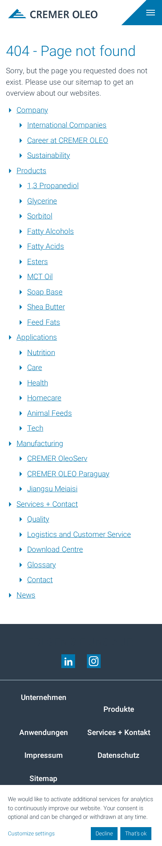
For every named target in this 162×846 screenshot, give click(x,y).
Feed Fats (43, 322)
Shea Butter (46, 307)
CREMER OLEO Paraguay (68, 473)
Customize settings (31, 833)
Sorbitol (39, 216)
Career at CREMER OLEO (67, 140)
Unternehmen (43, 697)
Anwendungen (43, 732)
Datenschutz (119, 755)
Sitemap (43, 778)
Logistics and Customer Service (79, 534)
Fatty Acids (45, 246)
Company (32, 110)
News (26, 595)
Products (31, 170)
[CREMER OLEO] (43, 12)
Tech (35, 428)
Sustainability (48, 155)
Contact (40, 579)
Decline (104, 833)
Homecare (44, 398)
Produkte (118, 709)
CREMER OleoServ (57, 458)
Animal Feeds (49, 413)
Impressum (43, 755)
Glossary (41, 564)
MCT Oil (40, 276)
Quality (38, 519)
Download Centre (55, 549)
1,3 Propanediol (53, 185)
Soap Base (45, 292)
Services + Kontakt (118, 732)
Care (34, 367)
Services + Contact (47, 504)
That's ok (136, 833)
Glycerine (42, 201)
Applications (37, 337)
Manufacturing (40, 443)
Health (37, 383)
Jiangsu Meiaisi (52, 488)
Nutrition (41, 352)
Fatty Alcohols (50, 231)
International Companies (67, 125)
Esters (37, 261)
